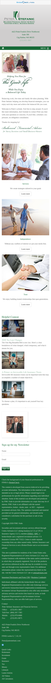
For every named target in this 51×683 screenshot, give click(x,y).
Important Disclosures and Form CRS (16, 577)
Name (4, 451)
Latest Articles (7, 673)
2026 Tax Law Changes (12, 339)
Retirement (6, 652)
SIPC (36, 534)
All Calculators (7, 679)
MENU (43, 48)
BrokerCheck (14, 482)
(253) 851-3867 (25, 40)
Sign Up (5, 469)
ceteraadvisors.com (40, 573)
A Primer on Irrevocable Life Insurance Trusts (21, 372)
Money (4, 667)
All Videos (6, 676)
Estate (4, 658)
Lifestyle (5, 670)
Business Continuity (38, 577)
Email (4, 459)
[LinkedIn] (3, 645)
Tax (3, 664)
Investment (6, 655)
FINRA (30, 534)
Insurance (5, 661)
